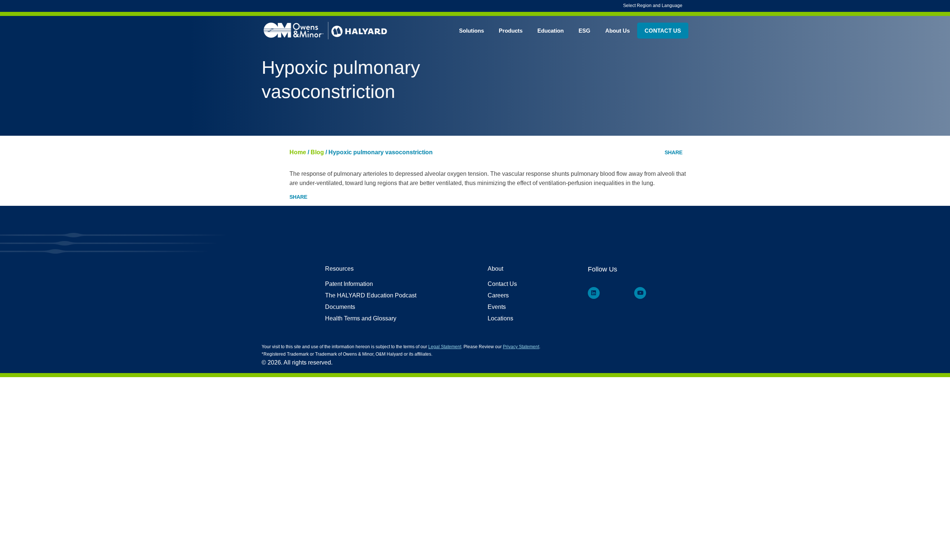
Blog (317, 152)
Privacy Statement (521, 346)
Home (297, 152)
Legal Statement (444, 346)
